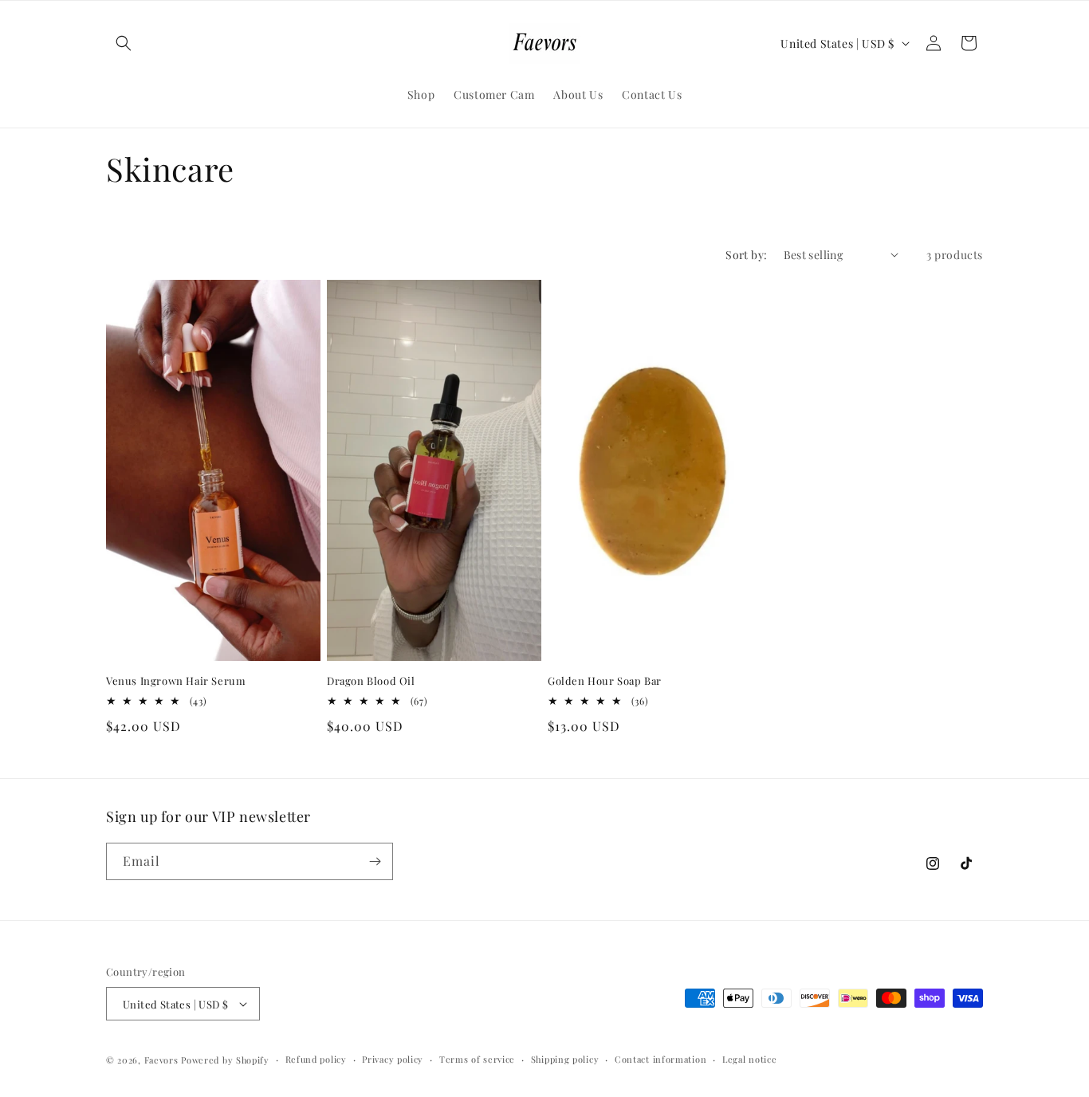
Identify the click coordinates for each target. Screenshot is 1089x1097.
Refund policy (316, 1059)
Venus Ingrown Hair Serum (176, 680)
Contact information (660, 1059)
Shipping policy (565, 1059)
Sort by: (746, 254)
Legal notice (749, 1059)
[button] (123, 43)
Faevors (161, 1060)
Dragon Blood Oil (371, 680)
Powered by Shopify (225, 1060)
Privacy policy (392, 1059)
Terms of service (477, 1059)
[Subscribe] (374, 861)
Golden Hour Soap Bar (605, 680)
